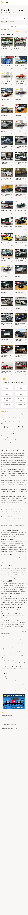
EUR (18, 31)
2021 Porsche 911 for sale (21, 387)
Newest (11, 31)
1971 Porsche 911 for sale (21, 405)
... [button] (17, 379)
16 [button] (20, 379)
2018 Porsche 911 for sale (7, 405)
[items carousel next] (25, 42)
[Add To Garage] (12, 50)
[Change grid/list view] (23, 32)
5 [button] (14, 379)
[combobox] (14, 18)
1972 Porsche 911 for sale (21, 393)
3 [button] (9, 379)
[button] (26, 379)
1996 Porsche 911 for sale (7, 399)
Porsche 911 (3, 21)
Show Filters (14, 26)
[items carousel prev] (2, 42)
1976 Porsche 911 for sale (21, 399)
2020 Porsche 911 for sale (7, 387)
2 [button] (6, 379)
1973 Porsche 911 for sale (7, 393)
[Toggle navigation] (25, 2)
